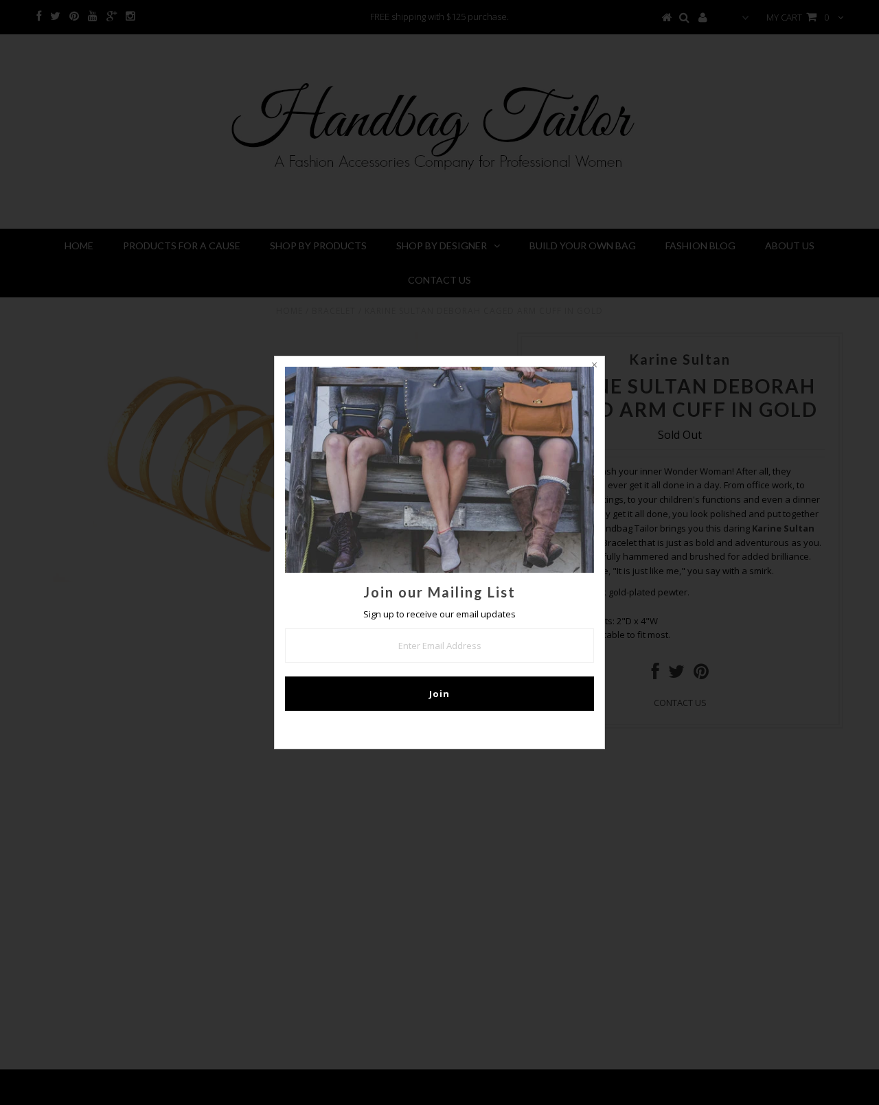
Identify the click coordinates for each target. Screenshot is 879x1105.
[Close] (594, 366)
